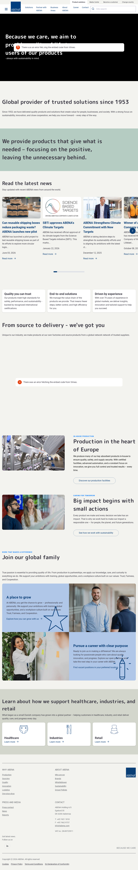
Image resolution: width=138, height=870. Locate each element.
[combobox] (113, 9)
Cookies (5, 864)
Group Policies (61, 790)
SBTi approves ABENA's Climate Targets (58, 225)
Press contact (8, 807)
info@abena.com (62, 826)
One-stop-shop (8, 794)
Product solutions (78, 2)
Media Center (94, 2)
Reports (5, 815)
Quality (5, 782)
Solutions (29, 7)
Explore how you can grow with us (22, 619)
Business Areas (54, 9)
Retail (99, 738)
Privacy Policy (17, 864)
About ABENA (65, 9)
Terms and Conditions (34, 864)
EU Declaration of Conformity (57, 864)
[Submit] (93, 9)
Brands (58, 778)
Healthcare (11, 738)
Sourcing (6, 778)
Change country (128, 2)
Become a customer (110, 2)
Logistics (6, 790)
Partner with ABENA (41, 9)
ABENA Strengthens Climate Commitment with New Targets (102, 227)
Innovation (6, 786)
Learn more (10, 742)
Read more (7, 258)
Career (76, 7)
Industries (56, 738)
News (4, 811)
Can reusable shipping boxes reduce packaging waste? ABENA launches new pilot (21, 227)
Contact (85, 7)
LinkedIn (7, 846)
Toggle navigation (6, 9)
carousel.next (133, 231)
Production (6, 775)
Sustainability (60, 786)
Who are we (60, 775)
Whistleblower (61, 782)
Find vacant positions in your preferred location (96, 667)
